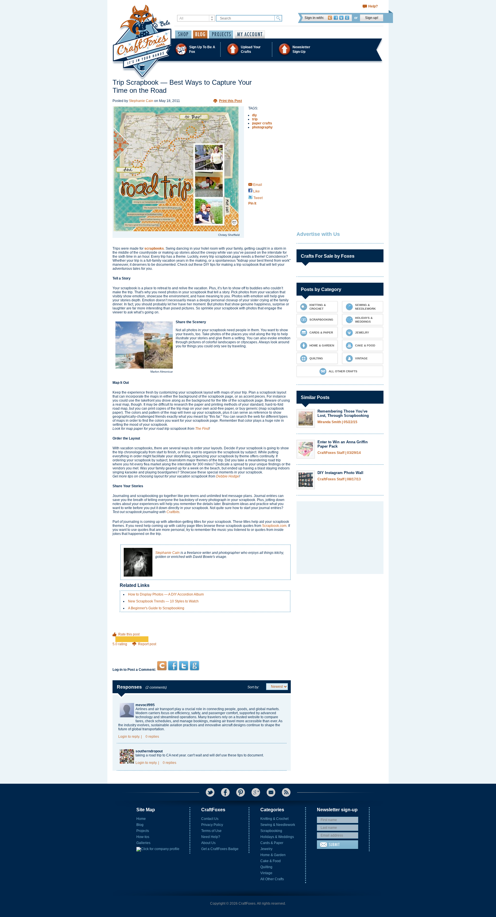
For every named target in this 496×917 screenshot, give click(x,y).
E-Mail (271, 792)
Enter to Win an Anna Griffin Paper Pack (342, 444)
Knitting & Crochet (274, 819)
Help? (373, 6)
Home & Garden (273, 855)
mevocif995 (145, 705)
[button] (248, 49)
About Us (208, 843)
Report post (147, 644)
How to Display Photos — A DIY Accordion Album (166, 594)
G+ (255, 792)
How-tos (142, 837)
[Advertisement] (202, 650)
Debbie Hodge (227, 476)
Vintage (266, 873)
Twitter (341, 18)
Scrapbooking (271, 831)
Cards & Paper (271, 843)
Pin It (252, 203)
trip (254, 119)
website (254, 717)
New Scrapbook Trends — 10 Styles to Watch (163, 601)
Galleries (143, 843)
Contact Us (209, 819)
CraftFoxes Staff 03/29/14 (339, 453)
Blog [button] (200, 34)
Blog (140, 825)
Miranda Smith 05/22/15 (337, 422)
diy (254, 115)
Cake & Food (270, 861)
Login (122, 737)
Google (347, 18)
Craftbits (172, 512)
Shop (183, 34)
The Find (202, 429)
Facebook (336, 18)
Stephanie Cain (141, 101)
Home (141, 819)
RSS (286, 792)
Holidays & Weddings (277, 837)
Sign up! (371, 18)
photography (262, 127)
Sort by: (253, 687)
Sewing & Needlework (277, 825)
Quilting (266, 867)
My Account (250, 34)
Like (256, 191)
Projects (142, 831)
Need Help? (210, 837)
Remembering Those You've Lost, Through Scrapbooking (343, 413)
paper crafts (262, 123)
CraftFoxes (330, 18)
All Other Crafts (272, 879)
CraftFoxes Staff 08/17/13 (339, 479)
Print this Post (230, 101)
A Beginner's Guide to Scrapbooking (156, 608)
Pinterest (240, 792)
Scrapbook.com (274, 526)
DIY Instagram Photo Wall (340, 473)
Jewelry (266, 849)
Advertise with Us (318, 234)
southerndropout (149, 751)
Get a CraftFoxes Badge (220, 849)
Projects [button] (221, 34)
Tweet (258, 198)
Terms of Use (211, 831)
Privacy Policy (212, 825)
